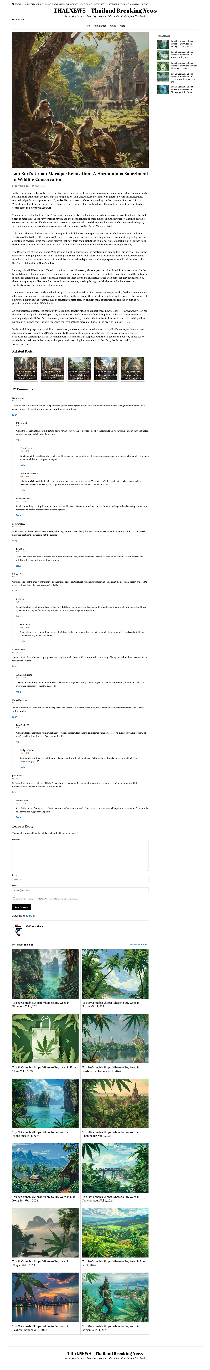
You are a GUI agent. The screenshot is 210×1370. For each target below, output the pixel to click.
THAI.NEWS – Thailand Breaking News (105, 10)
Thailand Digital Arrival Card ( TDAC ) (60, 4)
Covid (113, 25)
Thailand (30, 915)
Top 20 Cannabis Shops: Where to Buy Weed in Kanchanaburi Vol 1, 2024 (111, 1198)
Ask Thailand (86, 4)
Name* (15, 875)
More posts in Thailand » (139, 944)
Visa (88, 25)
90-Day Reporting (32, 4)
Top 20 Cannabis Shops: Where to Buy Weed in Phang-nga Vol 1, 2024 (40, 1133)
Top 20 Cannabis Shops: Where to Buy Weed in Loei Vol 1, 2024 (113, 1263)
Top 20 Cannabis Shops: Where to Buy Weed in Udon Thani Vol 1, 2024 (44, 1069)
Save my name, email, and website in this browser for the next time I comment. (47, 899)
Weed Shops (99, 4)
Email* (14, 885)
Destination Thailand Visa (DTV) (124, 4)
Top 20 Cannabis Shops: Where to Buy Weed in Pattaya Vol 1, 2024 (111, 1004)
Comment (16, 839)
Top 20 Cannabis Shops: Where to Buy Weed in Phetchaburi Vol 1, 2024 (111, 1133)
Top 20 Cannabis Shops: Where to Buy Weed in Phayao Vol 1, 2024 (40, 1263)
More (122, 25)
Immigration (100, 25)
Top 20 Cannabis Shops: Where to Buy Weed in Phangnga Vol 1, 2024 (40, 1004)
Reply (14, 414)
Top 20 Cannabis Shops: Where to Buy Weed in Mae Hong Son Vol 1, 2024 (43, 1198)
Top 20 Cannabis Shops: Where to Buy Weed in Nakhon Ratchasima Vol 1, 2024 (111, 1069)
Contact (145, 4)
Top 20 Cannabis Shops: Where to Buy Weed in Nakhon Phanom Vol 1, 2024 (40, 1328)
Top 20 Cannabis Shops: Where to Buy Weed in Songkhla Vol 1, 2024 (111, 1328)
